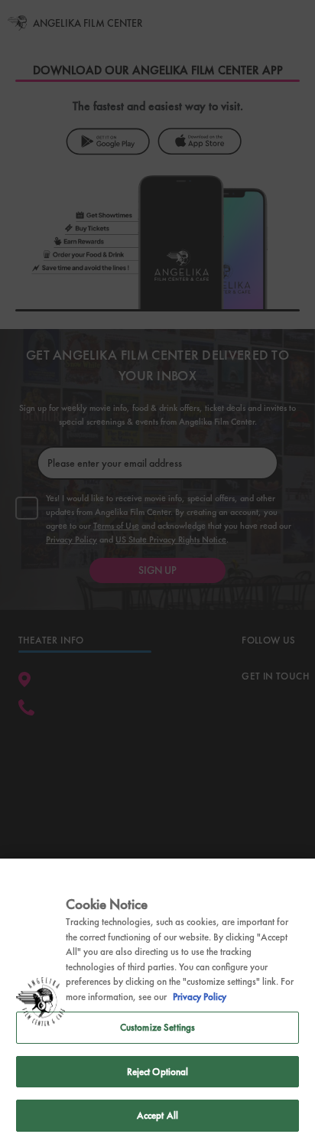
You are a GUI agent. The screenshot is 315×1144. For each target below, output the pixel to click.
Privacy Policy (199, 996)
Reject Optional (158, 1071)
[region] (157, 1001)
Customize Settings (157, 1027)
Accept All (157, 1115)
